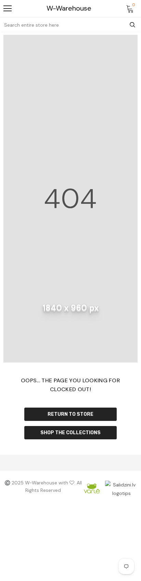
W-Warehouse (69, 8)
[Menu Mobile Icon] (7, 8)
